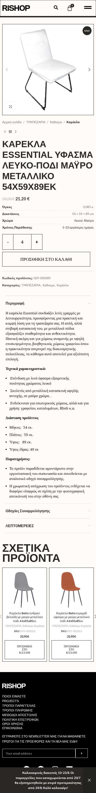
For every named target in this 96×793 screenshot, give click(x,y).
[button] (6, 69)
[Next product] (15, 131)
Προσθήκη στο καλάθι (46, 259)
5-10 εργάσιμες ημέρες (78, 227)
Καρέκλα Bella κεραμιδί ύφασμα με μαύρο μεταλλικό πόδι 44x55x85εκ (72, 617)
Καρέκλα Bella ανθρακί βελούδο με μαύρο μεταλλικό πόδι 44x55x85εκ (24, 617)
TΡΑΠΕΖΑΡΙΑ (35, 122)
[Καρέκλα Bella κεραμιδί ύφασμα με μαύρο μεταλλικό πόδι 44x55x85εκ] (71, 590)
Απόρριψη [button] (89, 780)
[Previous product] (5, 131)
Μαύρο (89, 220)
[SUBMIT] (81, 753)
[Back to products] (10, 131)
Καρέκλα (73, 122)
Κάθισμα (56, 122)
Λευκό (78, 220)
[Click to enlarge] (11, 107)
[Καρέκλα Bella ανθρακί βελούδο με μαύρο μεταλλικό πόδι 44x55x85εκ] (24, 590)
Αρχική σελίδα (11, 122)
